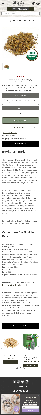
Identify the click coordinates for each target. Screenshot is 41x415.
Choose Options (11, 362)
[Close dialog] (39, 395)
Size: (20, 95)
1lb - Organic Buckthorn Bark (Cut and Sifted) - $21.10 (22, 101)
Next (39, 347)
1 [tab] (17, 368)
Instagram (27, 382)
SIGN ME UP (30, 410)
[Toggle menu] (2, 3)
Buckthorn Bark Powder (11, 285)
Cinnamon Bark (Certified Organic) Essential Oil (30, 357)
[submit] (37, 13)
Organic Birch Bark (10, 356)
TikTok (18, 382)
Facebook (14, 382)
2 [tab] (20, 368)
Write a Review (20, 82)
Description (20, 144)
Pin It (23, 382)
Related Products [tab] (20, 326)
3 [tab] (24, 368)
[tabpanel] (11, 347)
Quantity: (20, 108)
